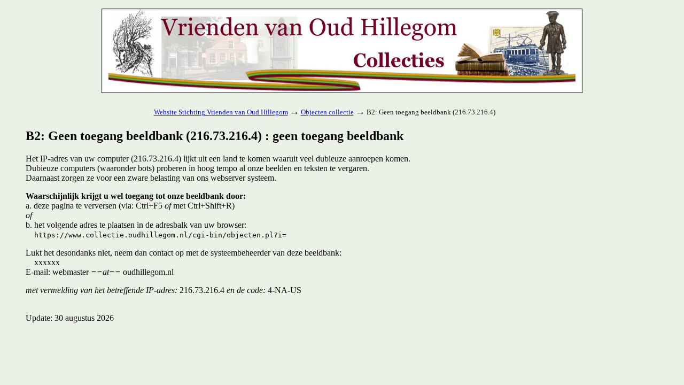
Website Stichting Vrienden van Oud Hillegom (221, 112)
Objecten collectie (327, 112)
